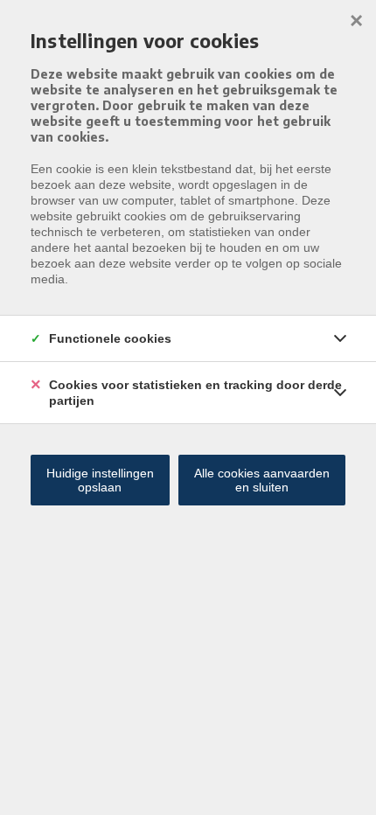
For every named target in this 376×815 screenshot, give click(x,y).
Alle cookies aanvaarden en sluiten (262, 480)
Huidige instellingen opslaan (100, 480)
